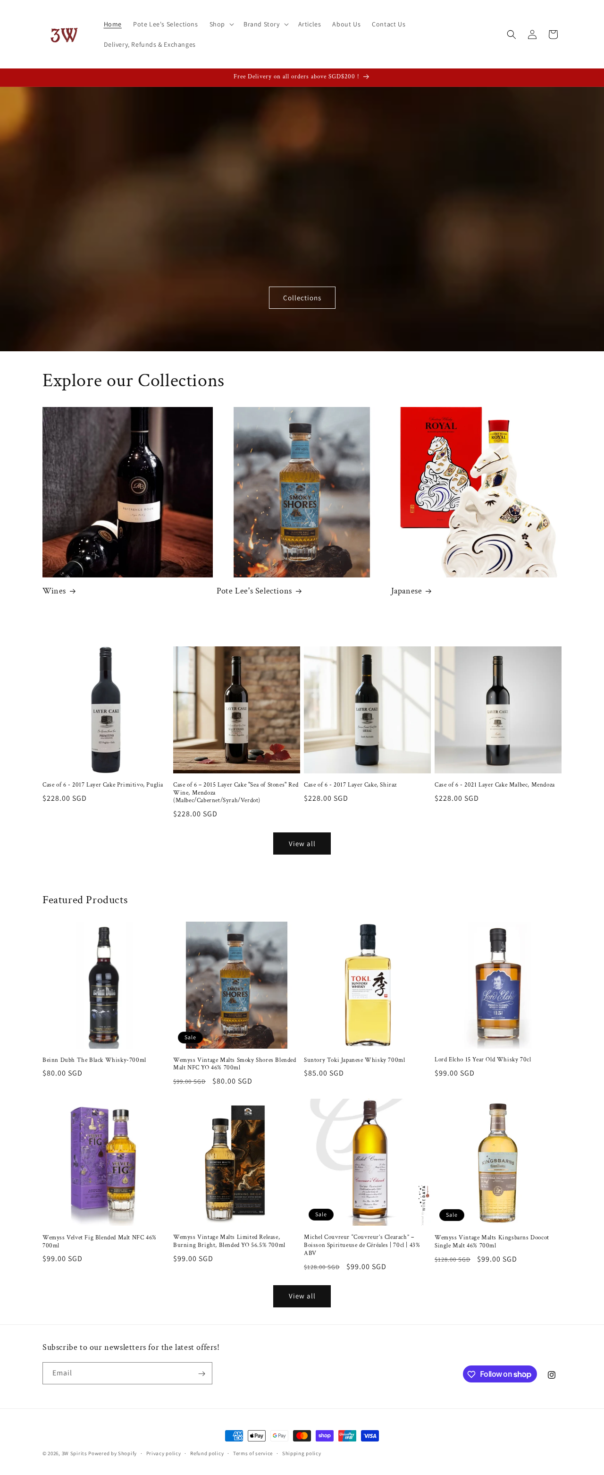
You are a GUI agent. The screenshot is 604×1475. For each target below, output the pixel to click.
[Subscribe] (201, 1374)
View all (302, 843)
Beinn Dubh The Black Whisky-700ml (94, 1060)
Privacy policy (163, 1453)
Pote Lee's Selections (254, 590)
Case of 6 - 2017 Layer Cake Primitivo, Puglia (102, 785)
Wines (54, 590)
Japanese (406, 590)
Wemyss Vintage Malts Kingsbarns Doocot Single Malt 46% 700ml (492, 1242)
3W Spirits (74, 1453)
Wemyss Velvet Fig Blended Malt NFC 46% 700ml (99, 1242)
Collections (302, 297)
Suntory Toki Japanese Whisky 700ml (354, 1060)
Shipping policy (301, 1453)
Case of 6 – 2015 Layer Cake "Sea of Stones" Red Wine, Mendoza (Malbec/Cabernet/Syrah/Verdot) (235, 793)
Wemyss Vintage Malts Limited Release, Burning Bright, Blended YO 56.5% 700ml (229, 1241)
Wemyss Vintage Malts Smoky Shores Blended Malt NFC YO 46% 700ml (234, 1064)
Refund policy (207, 1453)
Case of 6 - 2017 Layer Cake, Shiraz (350, 785)
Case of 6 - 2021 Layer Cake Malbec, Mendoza (495, 785)
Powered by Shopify (112, 1453)
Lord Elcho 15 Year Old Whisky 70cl (483, 1060)
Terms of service (253, 1453)
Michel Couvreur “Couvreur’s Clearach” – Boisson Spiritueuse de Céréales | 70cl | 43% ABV (362, 1245)
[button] (221, 24)
